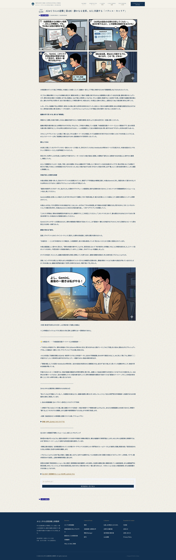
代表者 (125, 525)
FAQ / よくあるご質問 (70, 544)
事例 (85, 525)
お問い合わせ (127, 533)
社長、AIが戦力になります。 (111, 525)
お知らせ (125, 529)
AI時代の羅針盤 (44, 15)
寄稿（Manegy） (88, 533)
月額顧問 (66, 540)
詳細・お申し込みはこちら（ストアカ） (53, 421)
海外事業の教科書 (109, 533)
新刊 (85, 537)
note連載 (106, 537)
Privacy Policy (127, 537)
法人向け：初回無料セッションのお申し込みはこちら (58, 474)
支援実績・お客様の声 (90, 529)
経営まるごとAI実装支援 (71, 536)
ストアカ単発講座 (69, 525)
